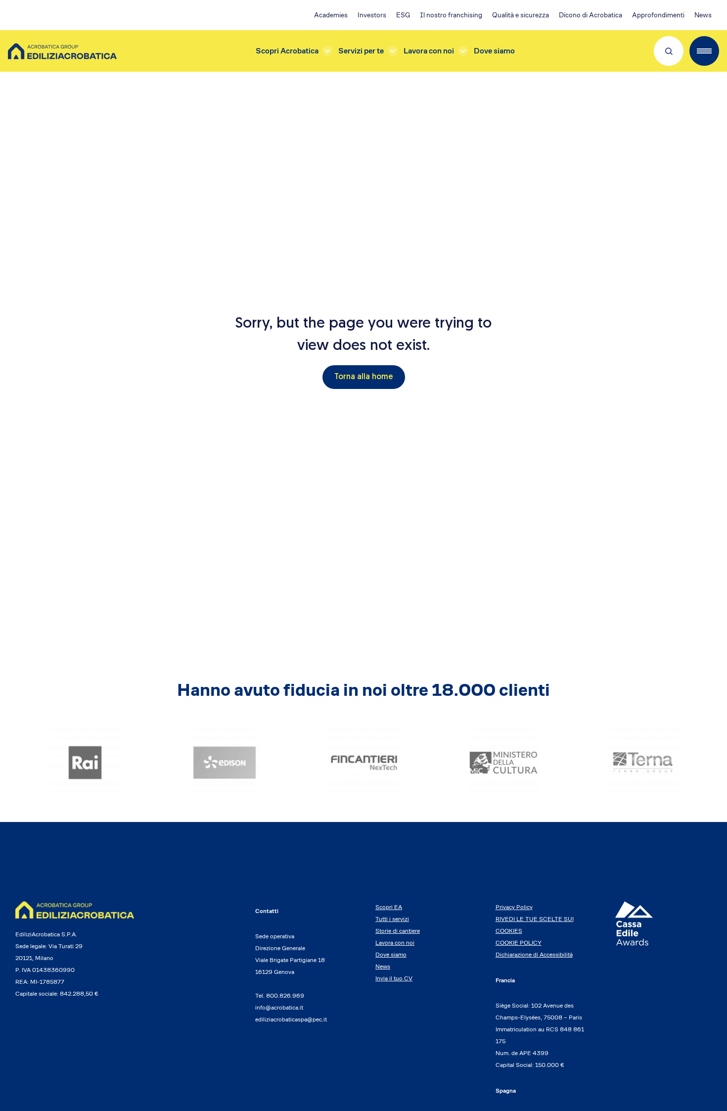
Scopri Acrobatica (287, 51)
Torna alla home (363, 377)
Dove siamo (494, 51)
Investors (372, 14)
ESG (403, 14)
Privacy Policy (514, 907)
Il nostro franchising (451, 14)
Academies (331, 14)
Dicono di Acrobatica (590, 14)
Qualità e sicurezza (520, 14)
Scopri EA (388, 907)
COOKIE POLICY (519, 942)
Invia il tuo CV (393, 978)
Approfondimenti (658, 14)
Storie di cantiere (397, 930)
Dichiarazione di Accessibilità (534, 954)
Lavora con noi (429, 51)
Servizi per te (361, 51)
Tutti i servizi (392, 918)
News (703, 14)
